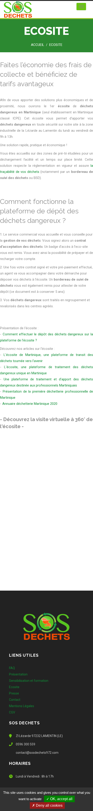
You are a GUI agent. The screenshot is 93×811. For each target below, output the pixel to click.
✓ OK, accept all (59, 799)
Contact (14, 699)
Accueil (37, 45)
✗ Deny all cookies (47, 805)
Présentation (18, 674)
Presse (14, 693)
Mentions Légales (21, 706)
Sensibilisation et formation (28, 680)
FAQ (12, 668)
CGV (12, 712)
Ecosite (55, 45)
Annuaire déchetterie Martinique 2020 (29, 404)
